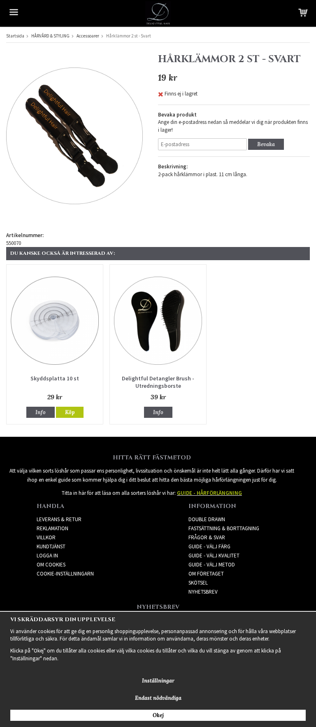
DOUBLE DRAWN (206, 519)
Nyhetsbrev (203, 591)
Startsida (15, 36)
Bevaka (266, 144)
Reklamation (52, 528)
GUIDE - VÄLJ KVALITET (213, 555)
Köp (69, 412)
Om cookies (51, 564)
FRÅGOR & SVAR (206, 537)
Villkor (46, 537)
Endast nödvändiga (158, 697)
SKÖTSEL (198, 582)
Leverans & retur (59, 519)
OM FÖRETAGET (206, 573)
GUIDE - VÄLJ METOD (211, 564)
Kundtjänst (51, 546)
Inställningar (158, 680)
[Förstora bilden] (74, 135)
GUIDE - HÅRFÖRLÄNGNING (209, 492)
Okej (158, 715)
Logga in (47, 555)
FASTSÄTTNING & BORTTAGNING (223, 528)
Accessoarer (88, 36)
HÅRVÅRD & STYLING (50, 36)
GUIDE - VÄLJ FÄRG (209, 546)
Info (40, 412)
